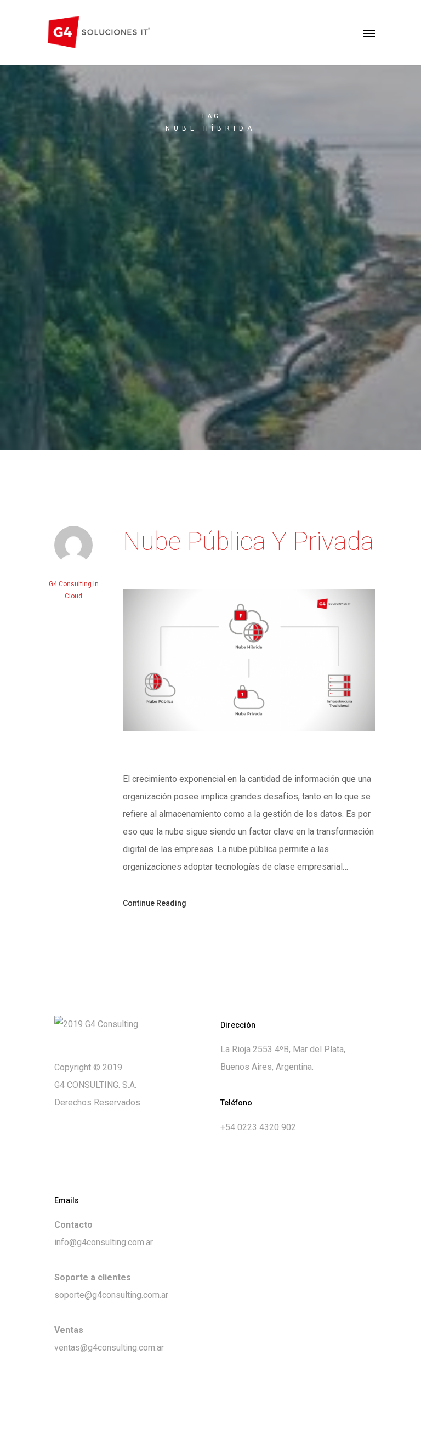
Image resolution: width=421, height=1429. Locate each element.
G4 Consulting (70, 584)
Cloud (73, 596)
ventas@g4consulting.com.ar (109, 1347)
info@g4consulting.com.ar (103, 1242)
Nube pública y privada (248, 541)
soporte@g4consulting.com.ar (111, 1295)
